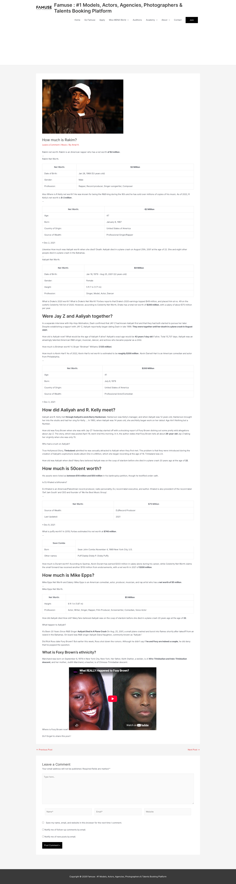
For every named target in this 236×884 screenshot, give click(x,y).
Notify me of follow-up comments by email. (65, 829)
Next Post (194, 750)
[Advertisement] (118, 44)
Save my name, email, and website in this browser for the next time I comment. (84, 822)
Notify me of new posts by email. (60, 836)
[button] (127, 20)
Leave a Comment (51, 144)
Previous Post (44, 750)
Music (64, 144)
